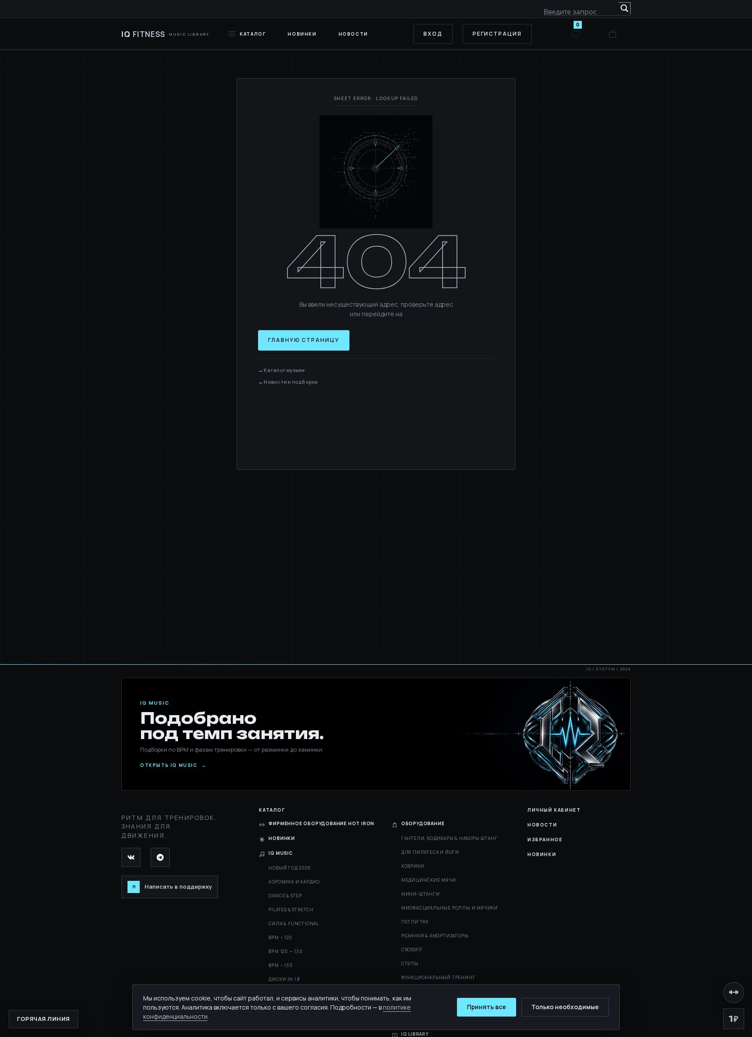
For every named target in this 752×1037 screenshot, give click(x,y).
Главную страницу (303, 340)
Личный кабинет (554, 810)
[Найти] (624, 8)
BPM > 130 (280, 965)
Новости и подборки (291, 381)
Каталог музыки (284, 370)
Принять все (486, 1007)
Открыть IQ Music (173, 765)
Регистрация (497, 33)
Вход (433, 33)
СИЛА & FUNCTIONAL (294, 923)
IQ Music (280, 853)
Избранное (544, 839)
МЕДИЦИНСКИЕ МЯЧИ (428, 880)
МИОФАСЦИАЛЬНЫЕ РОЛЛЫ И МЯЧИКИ (449, 908)
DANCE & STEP (285, 896)
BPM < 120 (280, 937)
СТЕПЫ (410, 963)
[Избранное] (575, 33)
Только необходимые (565, 1007)
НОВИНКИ (302, 34)
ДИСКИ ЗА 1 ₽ (284, 979)
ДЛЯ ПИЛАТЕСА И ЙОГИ (430, 852)
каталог (253, 34)
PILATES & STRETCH (291, 910)
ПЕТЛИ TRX (415, 922)
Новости (353, 34)
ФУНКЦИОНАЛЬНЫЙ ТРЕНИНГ (438, 977)
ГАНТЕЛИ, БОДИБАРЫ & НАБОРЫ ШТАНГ (449, 838)
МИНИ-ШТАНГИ (420, 894)
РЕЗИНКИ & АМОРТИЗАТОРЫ (435, 936)
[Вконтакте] (131, 857)
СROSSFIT (412, 950)
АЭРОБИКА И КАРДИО (294, 882)
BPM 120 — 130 (285, 951)
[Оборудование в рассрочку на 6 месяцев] (733, 992)
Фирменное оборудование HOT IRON (321, 823)
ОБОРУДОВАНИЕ (423, 823)
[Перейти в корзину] (612, 33)
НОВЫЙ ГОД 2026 (290, 868)
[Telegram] (160, 857)
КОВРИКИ (412, 866)
